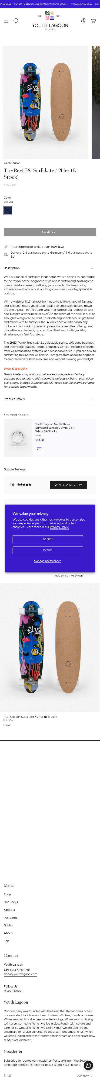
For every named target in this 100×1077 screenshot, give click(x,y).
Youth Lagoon (12, 163)
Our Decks (11, 902)
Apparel (9, 909)
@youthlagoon (13, 990)
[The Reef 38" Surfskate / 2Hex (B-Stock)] (50, 647)
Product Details (14, 399)
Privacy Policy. (59, 527)
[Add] (39, 449)
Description (12, 268)
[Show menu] (6, 20)
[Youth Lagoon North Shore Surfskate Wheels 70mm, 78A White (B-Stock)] (18, 438)
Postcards (10, 917)
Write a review (68, 484)
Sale (6, 941)
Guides (8, 925)
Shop (7, 894)
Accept (48, 539)
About (8, 933)
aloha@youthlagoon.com (20, 974)
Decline (48, 550)
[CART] (93, 20)
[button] (16, 20)
